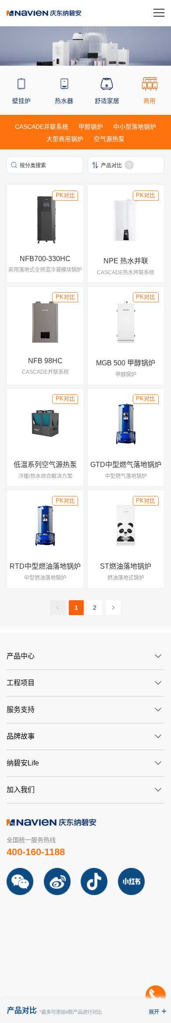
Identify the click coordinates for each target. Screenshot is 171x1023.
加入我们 (21, 789)
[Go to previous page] (57, 607)
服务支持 (21, 709)
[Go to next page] (113, 607)
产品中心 (21, 656)
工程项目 (21, 683)
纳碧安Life (23, 763)
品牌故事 (21, 736)
